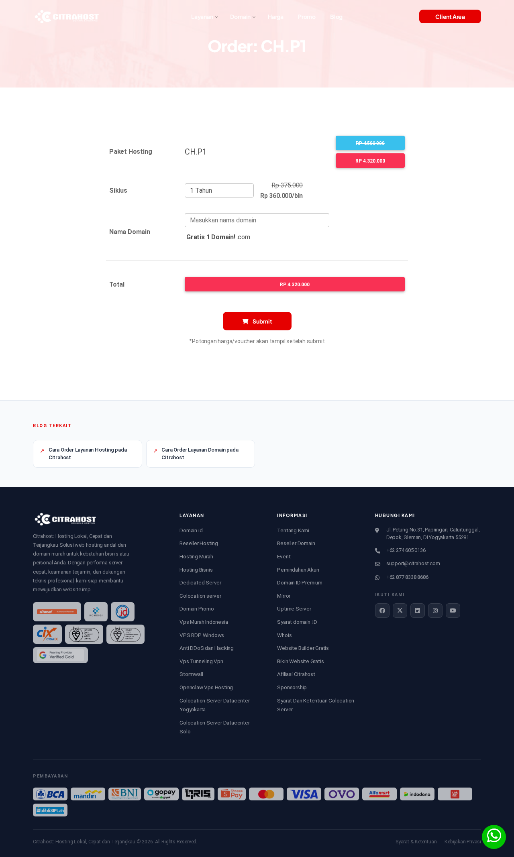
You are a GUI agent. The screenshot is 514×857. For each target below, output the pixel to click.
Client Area (450, 16)
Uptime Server (294, 608)
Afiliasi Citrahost (296, 674)
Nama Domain (129, 232)
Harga (276, 16)
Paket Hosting (130, 151)
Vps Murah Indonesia (203, 622)
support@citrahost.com (413, 563)
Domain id (190, 530)
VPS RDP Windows (201, 635)
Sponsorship (292, 687)
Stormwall (191, 674)
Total (116, 284)
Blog (336, 16)
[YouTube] (453, 610)
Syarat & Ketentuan (416, 842)
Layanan (202, 16)
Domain (240, 16)
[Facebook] (382, 610)
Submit (262, 321)
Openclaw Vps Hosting (206, 687)
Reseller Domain (296, 543)
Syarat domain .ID (297, 622)
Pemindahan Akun (298, 569)
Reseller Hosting (198, 543)
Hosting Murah (196, 556)
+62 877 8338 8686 (407, 577)
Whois (284, 635)
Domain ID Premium (299, 582)
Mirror (283, 595)
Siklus (118, 190)
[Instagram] (435, 610)
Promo (307, 16)
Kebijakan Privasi (463, 842)
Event (283, 556)
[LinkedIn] (417, 610)
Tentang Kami (293, 530)
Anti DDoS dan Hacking (206, 648)
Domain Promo (196, 608)
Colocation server (200, 595)
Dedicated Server (200, 582)
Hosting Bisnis (195, 569)
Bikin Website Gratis (300, 661)
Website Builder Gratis (303, 648)
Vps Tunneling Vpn (201, 661)
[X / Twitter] (400, 610)
